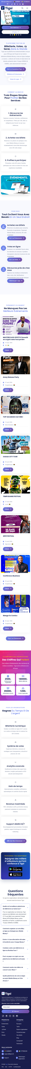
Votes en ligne (14, 79)
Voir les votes (13, 259)
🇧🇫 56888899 (17, 1)
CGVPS (10, 1066)
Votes (3, 1026)
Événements (5, 1023)
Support (6, 1057)
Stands (3, 1035)
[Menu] (27, 8)
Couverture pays (21, 1032)
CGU (6, 1066)
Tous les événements (14, 638)
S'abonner (16, 1011)
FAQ (3, 1066)
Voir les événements (15, 238)
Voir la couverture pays (14, 69)
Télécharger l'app (14, 281)
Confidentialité (17, 1066)
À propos (14, 32)
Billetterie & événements (14, 74)
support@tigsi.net (7, 1)
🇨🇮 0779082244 (26, 1)
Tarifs (18, 1026)
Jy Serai (4, 1029)
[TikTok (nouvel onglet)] (12, 4)
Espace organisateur (22, 1029)
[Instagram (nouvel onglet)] (17, 4)
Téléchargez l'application (21, 1057)
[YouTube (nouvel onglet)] (23, 4)
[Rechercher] (22, 8)
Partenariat (19, 1043)
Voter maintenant (14, 27)
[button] (10, 35)
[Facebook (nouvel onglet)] (14, 4)
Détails (7, 350)
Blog (18, 1038)
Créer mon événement (15, 841)
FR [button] (8, 4)
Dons (3, 1032)
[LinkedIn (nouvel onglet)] (20, 4)
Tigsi (6, 1064)
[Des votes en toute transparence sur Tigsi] (15, 16)
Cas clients (19, 1035)
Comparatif (20, 1040)
